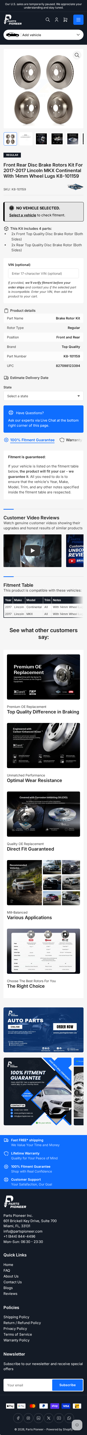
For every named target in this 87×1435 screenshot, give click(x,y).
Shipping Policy (16, 1317)
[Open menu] (78, 20)
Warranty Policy (16, 1340)
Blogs (8, 1288)
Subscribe (67, 1385)
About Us (11, 1276)
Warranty (74, 440)
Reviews (10, 1293)
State (7, 387)
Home (8, 1264)
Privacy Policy (15, 1328)
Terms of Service (17, 1334)
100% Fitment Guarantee (32, 440)
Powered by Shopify (59, 1429)
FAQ (6, 1270)
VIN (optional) (19, 265)
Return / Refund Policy (22, 1323)
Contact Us (12, 1282)
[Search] (48, 20)
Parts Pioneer (35, 1429)
